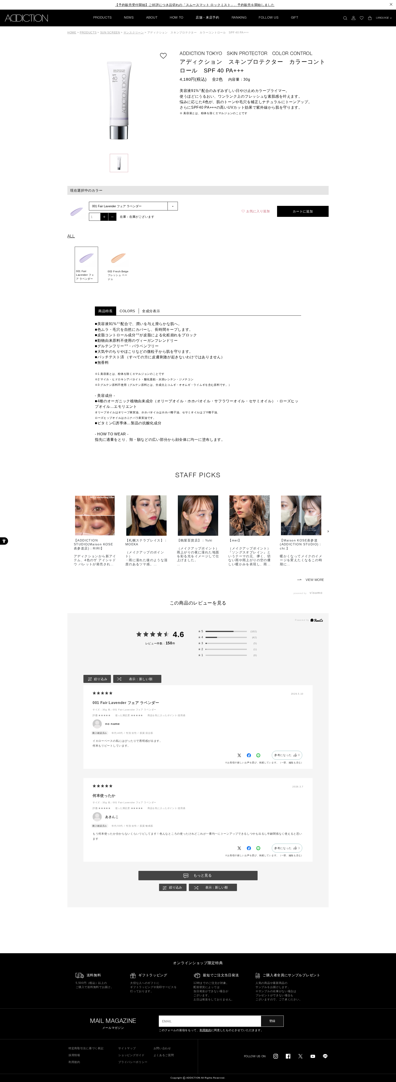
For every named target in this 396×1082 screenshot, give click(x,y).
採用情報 (74, 1055)
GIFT (294, 17)
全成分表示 (151, 311)
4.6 (178, 634)
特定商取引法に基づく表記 (86, 1048)
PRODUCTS (102, 17)
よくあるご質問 (164, 1055)
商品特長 (105, 311)
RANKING (239, 17)
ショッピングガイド (131, 1055)
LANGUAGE (382, 18)
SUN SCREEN (110, 32)
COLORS (127, 311)
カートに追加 (303, 211)
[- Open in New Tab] (317, 593)
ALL (71, 237)
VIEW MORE (314, 580)
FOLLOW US (268, 17)
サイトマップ (127, 1048)
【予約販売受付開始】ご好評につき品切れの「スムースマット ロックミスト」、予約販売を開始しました (195, 5)
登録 (272, 1021)
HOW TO (176, 17)
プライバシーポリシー (132, 1062)
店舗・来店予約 (207, 17)
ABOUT (152, 17)
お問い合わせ (162, 1048)
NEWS (129, 17)
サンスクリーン (134, 32)
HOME (71, 32)
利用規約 (205, 1030)
